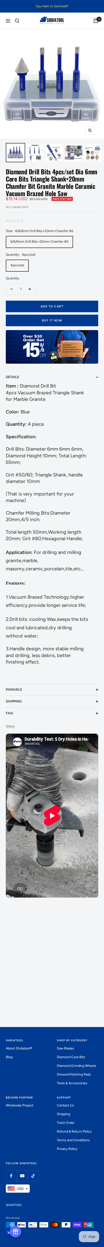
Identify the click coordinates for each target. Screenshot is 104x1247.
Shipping (63, 1114)
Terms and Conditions (73, 1140)
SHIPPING (14, 701)
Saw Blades (65, 1048)
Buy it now (52, 320)
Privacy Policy (67, 1149)
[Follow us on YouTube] (22, 1175)
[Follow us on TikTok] (33, 1175)
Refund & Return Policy (74, 1131)
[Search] (17, 21)
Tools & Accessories (72, 1083)
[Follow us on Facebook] (11, 1175)
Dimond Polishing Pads (74, 1074)
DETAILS (12, 377)
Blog (9, 1057)
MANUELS (14, 689)
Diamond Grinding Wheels (76, 1066)
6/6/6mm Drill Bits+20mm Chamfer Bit (39, 242)
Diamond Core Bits (71, 1057)
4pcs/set (17, 265)
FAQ (9, 713)
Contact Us (65, 1105)
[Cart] (95, 21)
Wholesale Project (19, 1105)
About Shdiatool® (19, 1048)
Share (10, 726)
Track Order (66, 1123)
